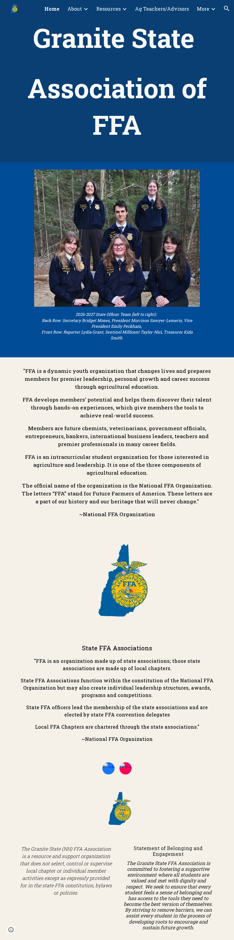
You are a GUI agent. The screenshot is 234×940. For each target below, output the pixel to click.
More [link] (203, 8)
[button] (226, 8)
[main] (117, 81)
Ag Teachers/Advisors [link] (162, 8)
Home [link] (51, 8)
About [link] (74, 8)
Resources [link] (108, 8)
